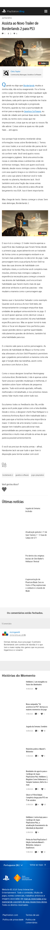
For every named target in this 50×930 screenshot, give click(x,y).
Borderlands (28, 85)
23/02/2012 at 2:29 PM (18, 635)
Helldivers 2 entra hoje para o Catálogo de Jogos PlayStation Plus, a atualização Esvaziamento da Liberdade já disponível (37, 822)
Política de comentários (31, 921)
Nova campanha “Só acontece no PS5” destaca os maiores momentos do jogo (37, 707)
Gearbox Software (32, 111)
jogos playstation (37, 475)
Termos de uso (32, 915)
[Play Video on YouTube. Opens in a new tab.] (43, 63)
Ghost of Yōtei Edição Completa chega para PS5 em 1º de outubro (37, 797)
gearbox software (22, 475)
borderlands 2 (8, 475)
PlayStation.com (10, 915)
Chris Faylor (15, 71)
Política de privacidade (13, 919)
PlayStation (15, 11)
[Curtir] (36, 689)
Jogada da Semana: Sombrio (36, 726)
